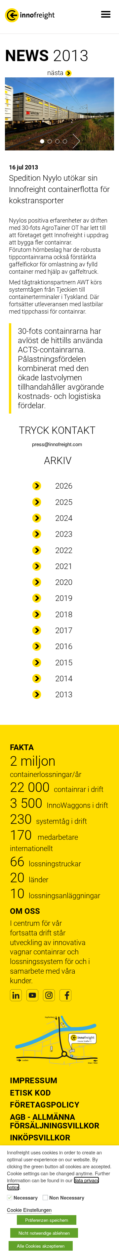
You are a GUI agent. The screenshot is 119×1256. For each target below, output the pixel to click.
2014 (63, 678)
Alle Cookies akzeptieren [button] (40, 1246)
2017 (63, 630)
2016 (63, 646)
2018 (63, 614)
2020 (63, 582)
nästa (55, 73)
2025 (63, 502)
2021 (63, 566)
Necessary (26, 1198)
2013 (63, 694)
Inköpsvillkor (40, 1137)
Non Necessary (66, 1198)
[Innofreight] (30, 15)
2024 (63, 518)
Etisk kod (30, 1093)
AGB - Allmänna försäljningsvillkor (54, 1121)
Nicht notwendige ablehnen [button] (44, 1233)
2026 (63, 486)
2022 (63, 550)
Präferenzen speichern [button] (46, 1220)
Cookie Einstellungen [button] (29, 1209)
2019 (63, 598)
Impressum (34, 1080)
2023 (63, 534)
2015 (63, 662)
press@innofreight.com (57, 443)
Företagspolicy (44, 1105)
